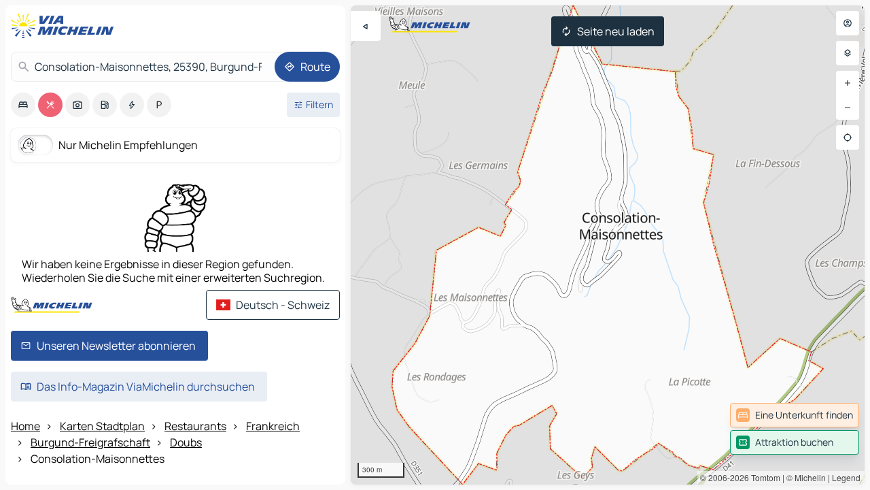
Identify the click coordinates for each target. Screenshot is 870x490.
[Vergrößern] (847, 83)
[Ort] (847, 137)
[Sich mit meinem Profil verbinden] (847, 23)
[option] (23, 105)
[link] (794, 415)
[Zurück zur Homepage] (65, 26)
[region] (608, 245)
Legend (846, 477)
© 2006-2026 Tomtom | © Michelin (763, 477)
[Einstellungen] (847, 53)
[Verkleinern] (847, 107)
